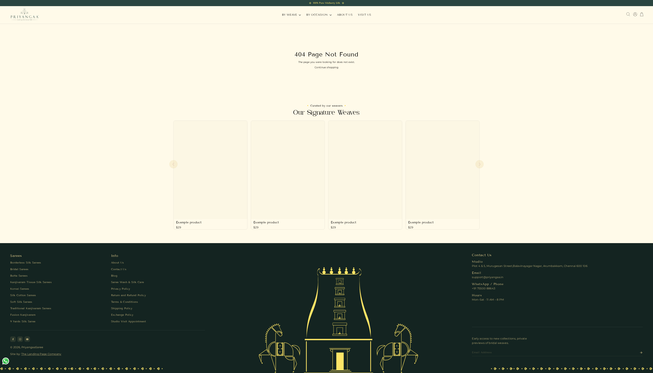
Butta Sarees (19, 275)
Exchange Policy (122, 314)
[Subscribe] (640, 352)
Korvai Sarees (19, 288)
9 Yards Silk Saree (22, 321)
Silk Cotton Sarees (23, 295)
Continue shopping (326, 67)
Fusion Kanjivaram (23, 314)
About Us (117, 262)
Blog (114, 275)
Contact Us (119, 269)
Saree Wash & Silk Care (127, 282)
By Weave (290, 14)
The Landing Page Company (41, 354)
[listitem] (13, 339)
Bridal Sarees (19, 269)
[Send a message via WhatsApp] (6, 361)
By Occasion (317, 14)
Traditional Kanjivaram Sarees (30, 308)
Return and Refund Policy (128, 295)
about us (345, 14)
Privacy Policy (120, 288)
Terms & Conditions (124, 301)
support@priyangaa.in (487, 277)
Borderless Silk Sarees (25, 262)
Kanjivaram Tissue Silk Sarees (31, 282)
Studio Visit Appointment (128, 321)
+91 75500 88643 (483, 288)
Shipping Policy (121, 308)
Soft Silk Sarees (21, 301)
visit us (364, 14)
